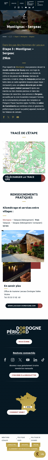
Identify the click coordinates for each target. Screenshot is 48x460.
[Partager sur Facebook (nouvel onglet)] (4, 117)
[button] (24, 157)
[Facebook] (15, 7)
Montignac (20, 67)
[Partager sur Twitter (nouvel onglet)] (8, 117)
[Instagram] (18, 7)
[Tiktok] (33, 7)
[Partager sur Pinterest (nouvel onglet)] (13, 117)
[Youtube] (26, 7)
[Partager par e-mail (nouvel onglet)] (18, 117)
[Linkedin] (29, 7)
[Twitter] (22, 7)
